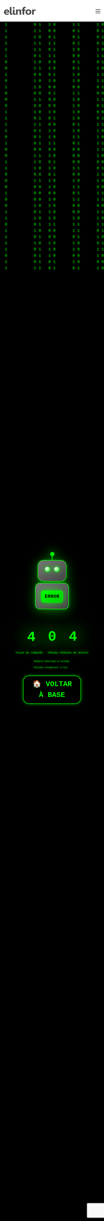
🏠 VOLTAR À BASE (52, 689)
